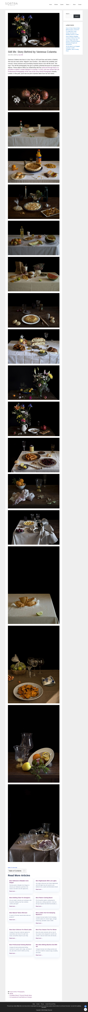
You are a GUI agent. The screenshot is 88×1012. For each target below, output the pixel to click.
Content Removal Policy (50, 1003)
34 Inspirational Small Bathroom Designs (20, 997)
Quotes (61, 4)
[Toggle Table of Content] (23, 871)
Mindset (56, 4)
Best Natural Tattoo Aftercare (18, 912)
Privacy (42, 1003)
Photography (21, 991)
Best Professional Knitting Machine (20, 944)
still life (11, 993)
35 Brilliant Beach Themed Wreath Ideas (20, 995)
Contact (79, 4)
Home (50, 4)
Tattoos (67, 4)
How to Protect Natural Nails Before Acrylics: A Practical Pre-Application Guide (73, 29)
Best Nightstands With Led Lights (46, 880)
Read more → (12, 891)
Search (67, 13)
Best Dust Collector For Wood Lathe (20, 929)
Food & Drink (13, 991)
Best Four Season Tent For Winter (46, 929)
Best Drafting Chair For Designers (19, 897)
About (74, 4)
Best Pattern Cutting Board (44, 897)
